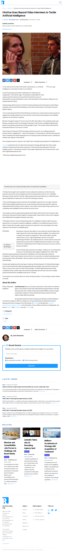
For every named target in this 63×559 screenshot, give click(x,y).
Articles (10, 8)
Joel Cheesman (24, 19)
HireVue (4, 145)
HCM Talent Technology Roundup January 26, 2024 (17, 410)
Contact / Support (39, 519)
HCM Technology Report (31, 360)
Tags (6, 318)
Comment (27, 82)
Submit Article (6, 29)
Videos (24, 519)
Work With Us (38, 513)
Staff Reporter (12, 460)
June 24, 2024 (28, 456)
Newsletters (9, 358)
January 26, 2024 (12, 408)
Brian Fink (31, 454)
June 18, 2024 (48, 460)
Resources (26, 526)
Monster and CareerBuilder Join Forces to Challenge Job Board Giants (10, 448)
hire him (28, 307)
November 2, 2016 (34, 19)
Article (6, 19)
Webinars (25, 523)
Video (5, 321)
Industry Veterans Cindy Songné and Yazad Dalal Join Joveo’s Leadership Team (25, 387)
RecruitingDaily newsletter (14, 360)
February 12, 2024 (12, 384)
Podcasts (25, 516)
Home (4, 8)
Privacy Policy (39, 549)
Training (25, 529)
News (4, 384)
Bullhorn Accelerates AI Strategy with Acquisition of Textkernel (50, 446)
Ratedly (35, 303)
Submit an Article (8, 23)
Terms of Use (30, 549)
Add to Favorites (40, 82)
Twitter (9, 307)
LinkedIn (17, 307)
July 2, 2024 (7, 462)
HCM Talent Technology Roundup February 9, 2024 (17, 398)
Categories (8, 311)
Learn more (5, 543)
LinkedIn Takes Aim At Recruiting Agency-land (30, 444)
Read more (42, 391)
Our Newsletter (39, 509)
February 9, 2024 (12, 396)
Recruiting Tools (13, 19)
